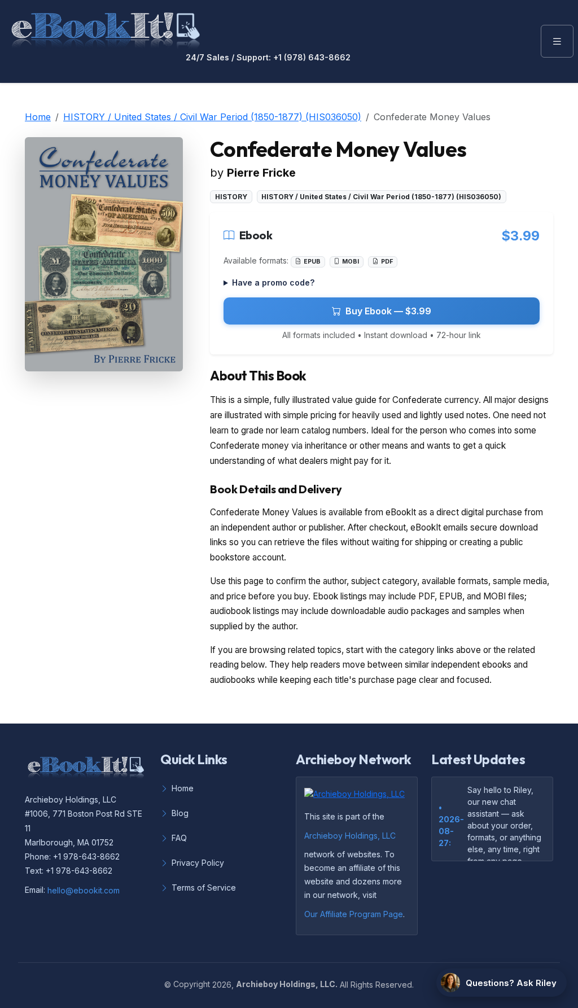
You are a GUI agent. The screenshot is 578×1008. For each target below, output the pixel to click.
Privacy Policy (198, 862)
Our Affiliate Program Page (353, 914)
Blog (180, 813)
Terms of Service (204, 887)
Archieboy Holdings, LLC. (287, 984)
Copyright (191, 984)
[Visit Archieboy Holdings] (357, 797)
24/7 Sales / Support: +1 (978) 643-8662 (268, 57)
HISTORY (231, 196)
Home (38, 116)
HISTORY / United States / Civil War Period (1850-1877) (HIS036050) (212, 116)
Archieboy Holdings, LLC (350, 835)
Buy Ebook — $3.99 (388, 311)
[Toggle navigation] (557, 41)
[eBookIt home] (105, 28)
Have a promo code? (273, 282)
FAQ (179, 838)
